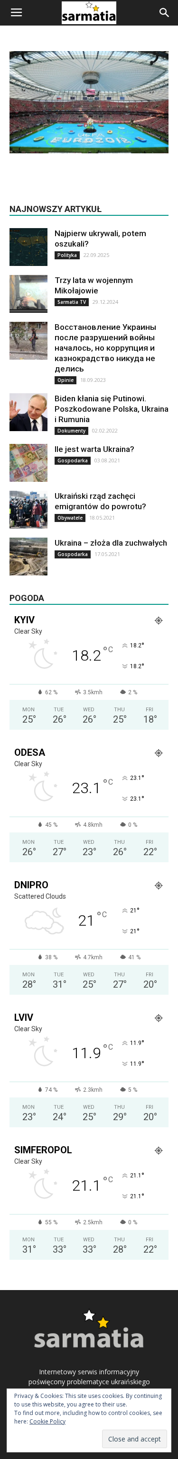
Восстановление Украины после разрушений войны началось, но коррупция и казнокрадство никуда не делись (105, 347)
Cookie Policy (47, 1421)
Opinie (65, 380)
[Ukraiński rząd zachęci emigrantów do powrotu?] (28, 510)
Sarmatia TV (71, 302)
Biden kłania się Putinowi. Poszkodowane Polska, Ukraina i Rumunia (112, 409)
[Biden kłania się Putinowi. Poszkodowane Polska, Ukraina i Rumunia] (28, 412)
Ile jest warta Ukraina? (94, 449)
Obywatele (70, 517)
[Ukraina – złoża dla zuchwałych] (28, 556)
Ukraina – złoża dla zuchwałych (111, 543)
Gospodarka (72, 460)
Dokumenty (71, 430)
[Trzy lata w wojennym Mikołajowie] (28, 294)
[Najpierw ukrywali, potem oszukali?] (28, 247)
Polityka (67, 255)
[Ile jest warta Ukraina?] (28, 463)
